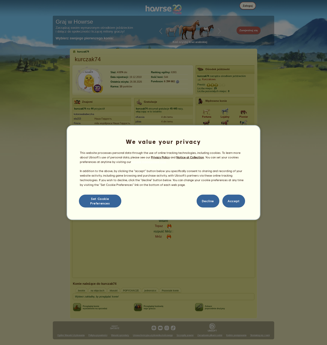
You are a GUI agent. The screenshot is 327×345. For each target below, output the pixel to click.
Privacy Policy (160, 157)
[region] (163, 172)
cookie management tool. (149, 162)
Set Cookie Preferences (100, 201)
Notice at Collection (190, 157)
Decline (208, 201)
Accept (234, 201)
